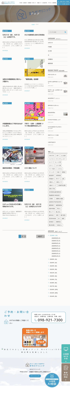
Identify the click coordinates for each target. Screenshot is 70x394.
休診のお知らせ (52, 74)
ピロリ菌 (58, 165)
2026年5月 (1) (56, 245)
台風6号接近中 (52, 142)
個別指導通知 (51, 112)
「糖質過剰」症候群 (31, 79)
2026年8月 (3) (56, 238)
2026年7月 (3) (56, 240)
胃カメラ (34, 2)
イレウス (51, 159)
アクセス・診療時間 (52, 2)
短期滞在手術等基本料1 (55, 202)
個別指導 (51, 175)
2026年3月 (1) (56, 250)
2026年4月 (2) (56, 248)
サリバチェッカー (61, 159)
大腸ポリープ (52, 185)
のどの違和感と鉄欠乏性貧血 (34, 35)
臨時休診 (51, 215)
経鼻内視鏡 (52, 208)
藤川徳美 (63, 215)
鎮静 (63, 218)
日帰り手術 (52, 188)
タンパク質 (58, 162)
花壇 (57, 215)
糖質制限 (51, 205)
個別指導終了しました (54, 98)
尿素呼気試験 (62, 185)
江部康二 (51, 198)
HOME (20, 2)
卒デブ (58, 178)
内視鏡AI (51, 178)
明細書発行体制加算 (54, 195)
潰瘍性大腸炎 (59, 198)
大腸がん (51, 182)
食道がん (59, 225)
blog (6, 30)
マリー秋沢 (52, 168)
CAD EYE (51, 155)
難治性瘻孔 (52, 225)
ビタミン (51, 165)
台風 (63, 178)
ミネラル (59, 168)
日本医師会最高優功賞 (55, 192)
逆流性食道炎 (52, 218)
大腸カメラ (39, 2)
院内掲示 (51, 221)
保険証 (63, 172)
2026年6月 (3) (56, 243)
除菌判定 (58, 221)
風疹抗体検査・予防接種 (11, 168)
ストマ (51, 162)
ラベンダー (52, 172)
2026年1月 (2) (56, 256)
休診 (58, 172)
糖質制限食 (59, 205)
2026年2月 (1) (56, 253)
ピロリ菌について (31, 168)
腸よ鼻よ (58, 212)
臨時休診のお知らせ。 (54, 105)
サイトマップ (35, 376)
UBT (57, 155)
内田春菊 (58, 175)
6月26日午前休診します (54, 119)
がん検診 (63, 155)
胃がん (59, 208)
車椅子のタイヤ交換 (53, 135)
